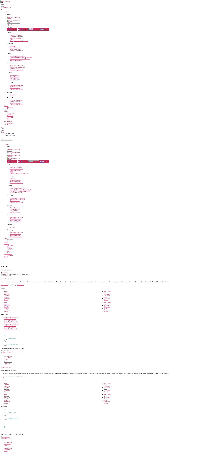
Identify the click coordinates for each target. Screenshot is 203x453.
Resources (6, 111)
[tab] (12, 29)
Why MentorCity (8, 121)
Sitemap (6, 359)
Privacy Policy (7, 357)
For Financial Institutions (10, 320)
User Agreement (8, 356)
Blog (8, 118)
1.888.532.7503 (12, 338)
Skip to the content (5, 1)
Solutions (6, 11)
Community (10, 123)
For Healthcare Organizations (11, 317)
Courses (9, 114)
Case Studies (10, 117)
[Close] (1, 127)
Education (6, 295)
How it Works (10, 113)
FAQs (8, 120)
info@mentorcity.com (13, 344)
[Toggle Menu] (1, 9)
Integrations (10, 107)
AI (7, 108)
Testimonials (10, 116)
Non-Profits (7, 294)
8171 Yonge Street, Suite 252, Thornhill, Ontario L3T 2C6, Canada (13, 430)
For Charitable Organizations (11, 321)
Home (5, 291)
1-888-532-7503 (9, 135)
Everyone (6, 297)
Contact (6, 124)
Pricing (5, 110)
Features (6, 106)
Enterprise (6, 292)
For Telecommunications (10, 319)
